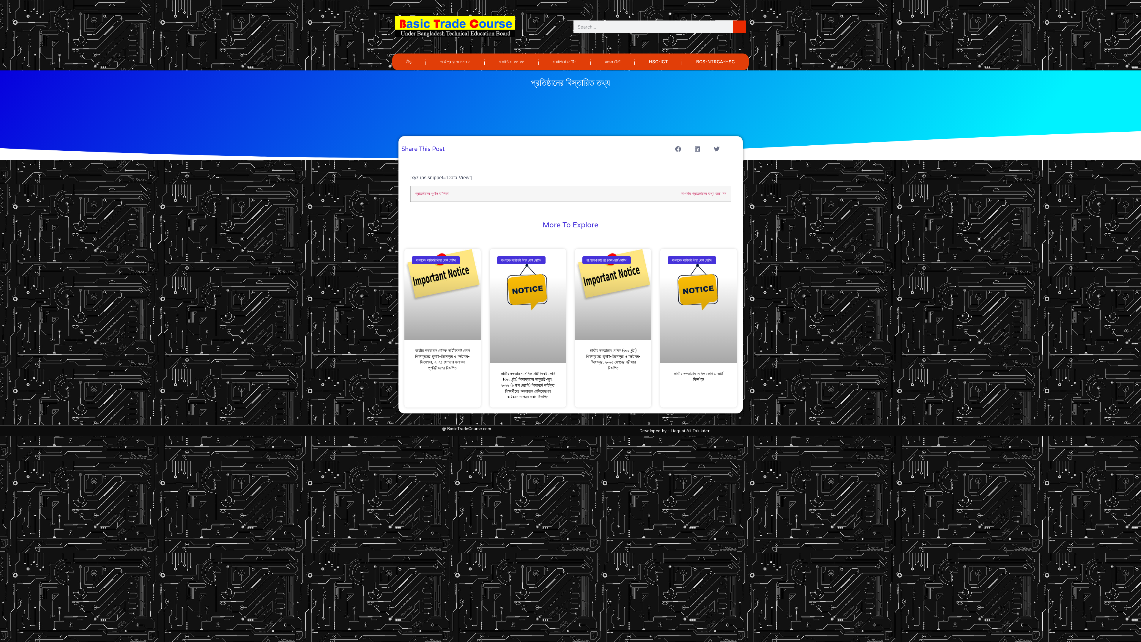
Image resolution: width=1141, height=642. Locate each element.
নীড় (409, 61)
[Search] (739, 27)
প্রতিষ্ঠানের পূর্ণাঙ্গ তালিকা (432, 193)
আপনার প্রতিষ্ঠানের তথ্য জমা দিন (703, 193)
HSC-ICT (658, 61)
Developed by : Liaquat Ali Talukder (674, 430)
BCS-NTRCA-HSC (715, 61)
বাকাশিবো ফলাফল (511, 61)
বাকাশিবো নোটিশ (564, 61)
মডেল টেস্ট (612, 61)
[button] (678, 149)
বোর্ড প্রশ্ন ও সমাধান (455, 61)
